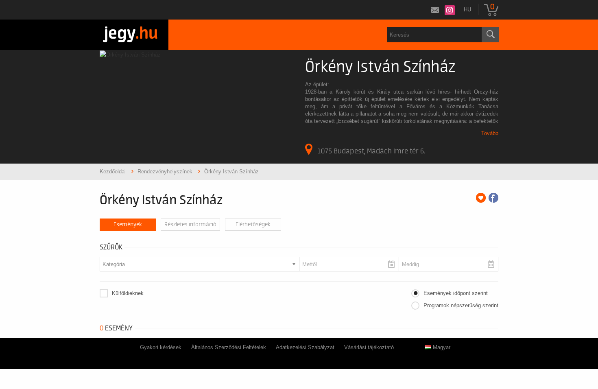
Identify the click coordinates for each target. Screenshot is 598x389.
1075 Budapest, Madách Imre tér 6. (371, 151)
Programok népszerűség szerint (460, 305)
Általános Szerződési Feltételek (228, 347)
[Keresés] (490, 34)
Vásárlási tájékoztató (369, 347)
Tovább (489, 133)
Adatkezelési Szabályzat (305, 347)
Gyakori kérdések (160, 347)
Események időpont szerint (455, 293)
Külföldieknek (128, 293)
